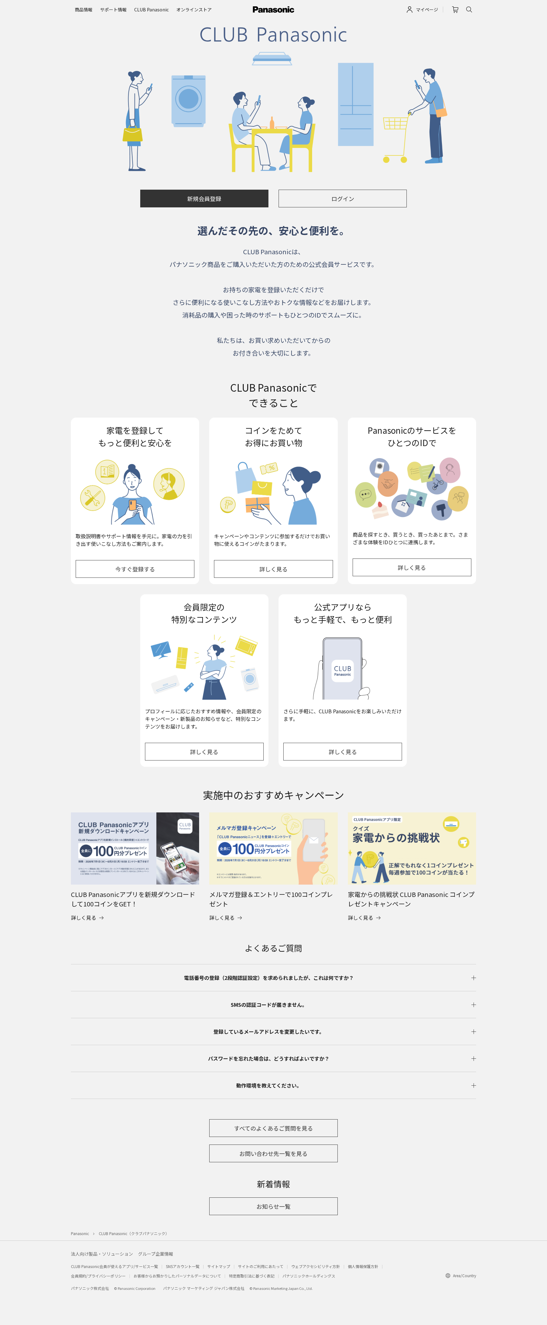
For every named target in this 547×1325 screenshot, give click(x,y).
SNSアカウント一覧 (182, 1266)
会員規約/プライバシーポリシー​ (98, 1275)
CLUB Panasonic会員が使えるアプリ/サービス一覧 (114, 1266)
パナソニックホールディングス (308, 1275)
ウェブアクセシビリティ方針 (315, 1266)
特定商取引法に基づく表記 (251, 1275)
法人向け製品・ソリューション (102, 1254)
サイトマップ (218, 1266)
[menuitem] (83, 9)
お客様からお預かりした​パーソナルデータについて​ (177, 1275)
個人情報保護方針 (363, 1266)
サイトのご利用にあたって (260, 1266)
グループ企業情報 (155, 1254)
